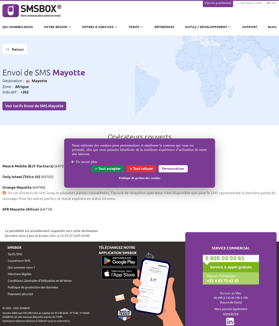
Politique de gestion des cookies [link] (139, 178)
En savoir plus (86, 162)
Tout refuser (142, 168)
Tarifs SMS (15, 254)
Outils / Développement (206, 27)
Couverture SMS (19, 260)
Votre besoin (55, 27)
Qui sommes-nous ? (21, 267)
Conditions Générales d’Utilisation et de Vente (40, 280)
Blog (272, 27)
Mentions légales (19, 274)
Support (249, 27)
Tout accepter (109, 168)
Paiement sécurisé (20, 294)
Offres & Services (98, 27)
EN (274, 2)
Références (164, 27)
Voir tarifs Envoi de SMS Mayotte (34, 105)
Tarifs (134, 27)
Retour (18, 49)
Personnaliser (173, 168)
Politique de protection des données (33, 287)
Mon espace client (251, 2)
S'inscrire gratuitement (217, 2)
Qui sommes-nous (17, 27)
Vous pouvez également (231, 311)
